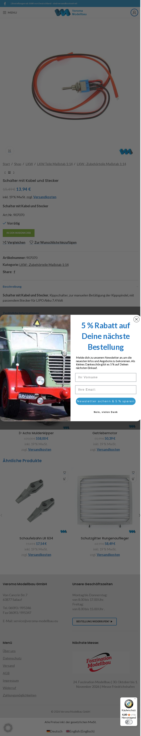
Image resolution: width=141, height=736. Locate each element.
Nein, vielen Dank (106, 412)
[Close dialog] (136, 319)
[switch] (129, 722)
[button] (8, 728)
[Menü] (135, 699)
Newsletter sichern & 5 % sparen (106, 401)
